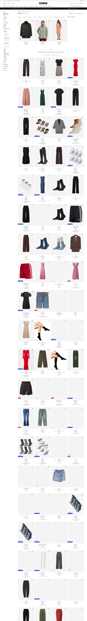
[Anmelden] (74, 3)
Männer (9, 3)
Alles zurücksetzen (71, 16)
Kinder (13, 3)
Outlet (5, 0)
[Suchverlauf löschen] (83, 6)
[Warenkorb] (83, 3)
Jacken (27, 11)
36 (29, 11)
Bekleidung (23, 11)
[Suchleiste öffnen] (69, 6)
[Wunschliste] (80, 3)
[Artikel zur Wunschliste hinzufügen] (32, 20)
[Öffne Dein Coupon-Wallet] (71, 3)
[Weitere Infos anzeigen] (26, 45)
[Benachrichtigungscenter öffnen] (77, 3)
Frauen (4, 3)
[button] (72, 13)
